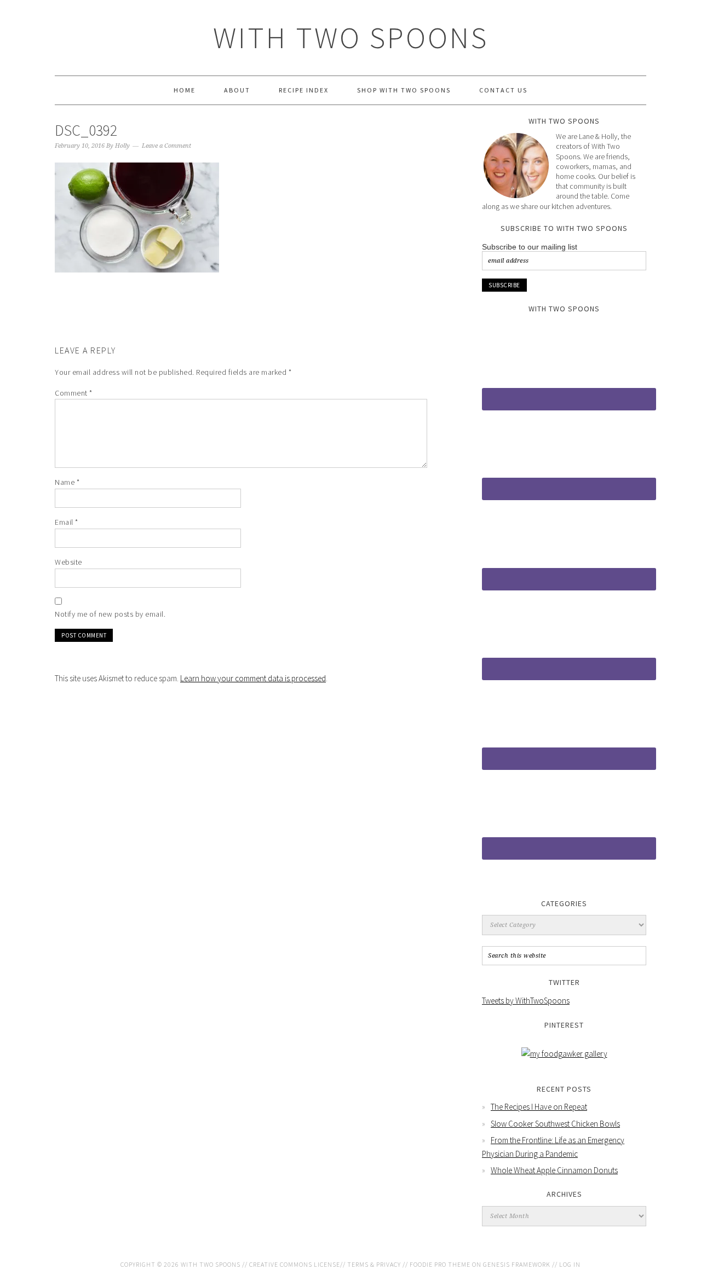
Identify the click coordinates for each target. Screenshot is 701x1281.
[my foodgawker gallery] (564, 1053)
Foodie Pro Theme (440, 1264)
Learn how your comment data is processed (253, 678)
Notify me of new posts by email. (110, 614)
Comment (74, 393)
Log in (570, 1264)
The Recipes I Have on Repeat (539, 1107)
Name (67, 482)
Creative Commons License (294, 1264)
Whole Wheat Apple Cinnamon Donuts (554, 1170)
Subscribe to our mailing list (529, 246)
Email (66, 522)
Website (68, 562)
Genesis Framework (516, 1264)
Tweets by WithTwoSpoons (526, 1000)
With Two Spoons (351, 37)
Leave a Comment (166, 145)
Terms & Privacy (374, 1264)
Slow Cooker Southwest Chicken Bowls (555, 1123)
